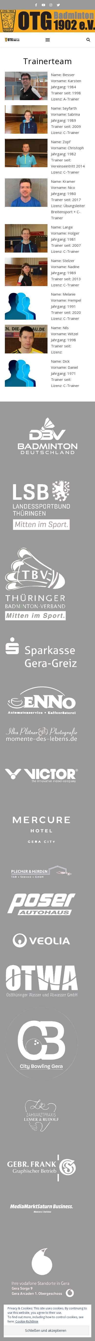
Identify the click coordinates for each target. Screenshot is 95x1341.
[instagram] (51, 5)
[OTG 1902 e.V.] (47, 21)
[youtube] (44, 5)
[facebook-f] (36, 5)
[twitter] (58, 5)
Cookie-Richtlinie (26, 1321)
